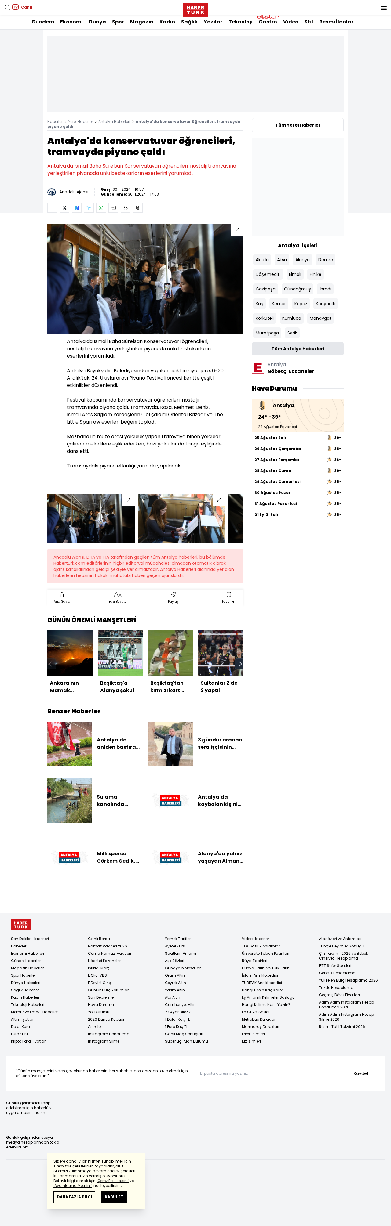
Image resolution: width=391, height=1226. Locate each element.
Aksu (282, 260)
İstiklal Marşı (99, 968)
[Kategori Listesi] (383, 7)
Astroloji (95, 1026)
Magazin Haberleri (28, 968)
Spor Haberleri (24, 975)
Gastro (268, 21)
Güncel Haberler (26, 960)
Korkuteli (265, 318)
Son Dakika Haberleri (30, 938)
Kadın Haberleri (25, 997)
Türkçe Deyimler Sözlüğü (341, 946)
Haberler (55, 121)
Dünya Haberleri (25, 982)
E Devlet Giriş (99, 982)
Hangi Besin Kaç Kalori (263, 990)
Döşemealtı (268, 274)
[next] (240, 663)
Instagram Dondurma (109, 1034)
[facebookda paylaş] (52, 208)
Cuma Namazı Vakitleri (109, 953)
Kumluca (291, 318)
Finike (315, 274)
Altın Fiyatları (23, 1019)
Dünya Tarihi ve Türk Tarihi (266, 968)
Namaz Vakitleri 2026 (107, 946)
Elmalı (295, 274)
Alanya (302, 260)
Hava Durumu (101, 1004)
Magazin (141, 21)
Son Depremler (101, 997)
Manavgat (320, 318)
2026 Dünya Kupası (106, 1019)
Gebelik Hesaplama (337, 972)
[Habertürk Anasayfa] (195, 8)
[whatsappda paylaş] (101, 208)
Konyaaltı (325, 304)
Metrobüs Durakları (259, 1019)
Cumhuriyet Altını (181, 1004)
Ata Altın (172, 997)
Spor (118, 21)
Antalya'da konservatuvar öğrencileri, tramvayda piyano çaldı (143, 124)
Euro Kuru (19, 1034)
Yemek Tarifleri (178, 938)
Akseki (262, 260)
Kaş (259, 304)
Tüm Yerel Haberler (298, 125)
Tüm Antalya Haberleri (298, 349)
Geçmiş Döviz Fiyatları (339, 994)
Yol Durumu (98, 1012)
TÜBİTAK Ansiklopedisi (262, 982)
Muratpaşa (267, 333)
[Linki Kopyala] (138, 208)
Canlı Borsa (99, 938)
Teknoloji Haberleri (27, 1004)
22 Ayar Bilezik (178, 1012)
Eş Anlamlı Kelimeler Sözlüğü (268, 997)
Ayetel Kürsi (175, 946)
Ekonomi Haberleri (27, 953)
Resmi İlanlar (336, 21)
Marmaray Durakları (260, 1026)
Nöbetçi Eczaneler (104, 960)
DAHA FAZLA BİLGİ (74, 1196)
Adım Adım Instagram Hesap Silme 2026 (346, 1017)
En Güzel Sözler (255, 1012)
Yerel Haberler (80, 121)
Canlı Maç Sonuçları (184, 1034)
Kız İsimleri (251, 1041)
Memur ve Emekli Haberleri (35, 1012)
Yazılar (213, 21)
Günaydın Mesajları (183, 968)
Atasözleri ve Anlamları (340, 938)
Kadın (167, 21)
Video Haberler (255, 938)
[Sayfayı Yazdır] (125, 208)
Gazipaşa (266, 289)
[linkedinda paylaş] (89, 208)
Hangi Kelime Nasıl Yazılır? (266, 1004)
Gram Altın (175, 975)
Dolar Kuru (20, 1026)
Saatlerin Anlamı (180, 953)
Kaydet (361, 1073)
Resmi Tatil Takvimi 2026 (342, 1026)
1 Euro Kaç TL (176, 1026)
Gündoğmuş (297, 289)
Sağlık (189, 21)
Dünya (97, 21)
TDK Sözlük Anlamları (261, 946)
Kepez (300, 304)
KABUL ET (114, 1196)
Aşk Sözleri (174, 960)
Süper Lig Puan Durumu (186, 1041)
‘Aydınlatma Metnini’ (72, 1185)
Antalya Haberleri (114, 121)
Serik (292, 333)
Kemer (279, 304)
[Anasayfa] (21, 924)
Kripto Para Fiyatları (28, 1041)
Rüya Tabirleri (254, 960)
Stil (309, 21)
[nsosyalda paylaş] (77, 208)
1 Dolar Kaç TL (177, 1019)
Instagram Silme (103, 1041)
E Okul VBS (97, 975)
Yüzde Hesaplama (336, 987)
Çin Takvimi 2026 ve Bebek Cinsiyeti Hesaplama (343, 956)
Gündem (42, 21)
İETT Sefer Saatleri (335, 965)
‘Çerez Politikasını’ (113, 1180)
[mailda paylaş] (113, 208)
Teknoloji (240, 21)
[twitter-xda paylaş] (64, 208)
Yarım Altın (175, 990)
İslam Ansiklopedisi (260, 975)
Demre (325, 260)
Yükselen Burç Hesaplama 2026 (348, 980)
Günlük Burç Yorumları (109, 990)
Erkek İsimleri (253, 1034)
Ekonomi (71, 21)
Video (290, 21)
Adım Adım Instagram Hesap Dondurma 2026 (346, 1005)
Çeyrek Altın (175, 982)
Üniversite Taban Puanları (265, 953)
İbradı (325, 289)
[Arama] (7, 7)
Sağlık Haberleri (25, 990)
